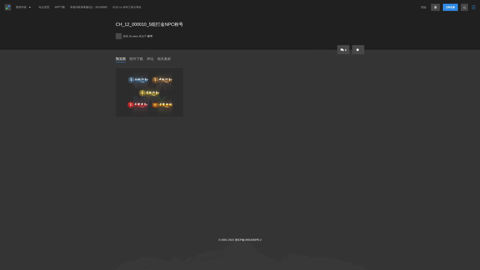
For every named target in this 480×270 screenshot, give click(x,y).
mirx (136, 36)
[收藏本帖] (358, 49)
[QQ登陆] (435, 7)
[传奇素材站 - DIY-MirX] (8, 7)
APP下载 (60, 7)
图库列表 (21, 7)
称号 (150, 36)
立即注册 (450, 7)
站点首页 (44, 7)
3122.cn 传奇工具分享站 (126, 7)
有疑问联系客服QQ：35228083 (88, 7)
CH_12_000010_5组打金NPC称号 (149, 24)
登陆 (423, 7)
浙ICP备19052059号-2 (248, 239)
